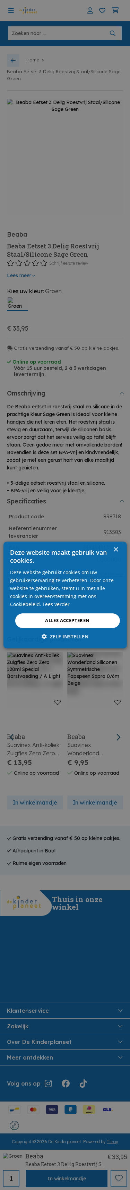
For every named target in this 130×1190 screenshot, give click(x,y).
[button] (65, 636)
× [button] (115, 549)
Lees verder (56, 604)
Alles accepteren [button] (67, 620)
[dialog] (65, 595)
